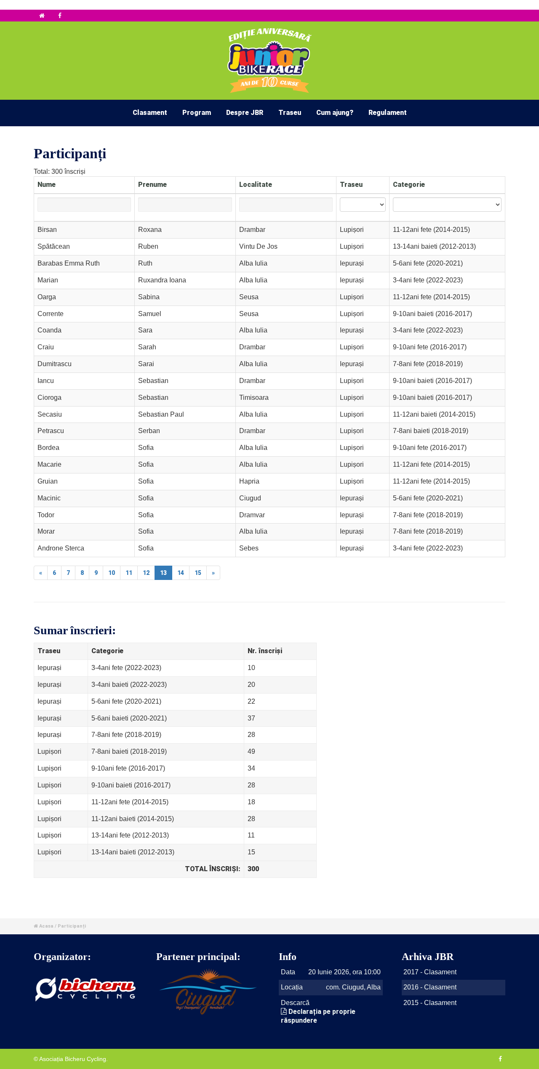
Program (196, 113)
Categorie (409, 185)
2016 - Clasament (429, 987)
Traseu (289, 113)
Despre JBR (244, 113)
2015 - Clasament (429, 1002)
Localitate (255, 185)
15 (198, 572)
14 (180, 572)
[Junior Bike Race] (42, 15)
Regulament (387, 113)
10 (111, 572)
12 (146, 572)
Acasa (46, 926)
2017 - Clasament (429, 972)
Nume (46, 185)
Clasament (150, 113)
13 (163, 572)
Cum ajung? (334, 113)
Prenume (152, 185)
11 (128, 572)
